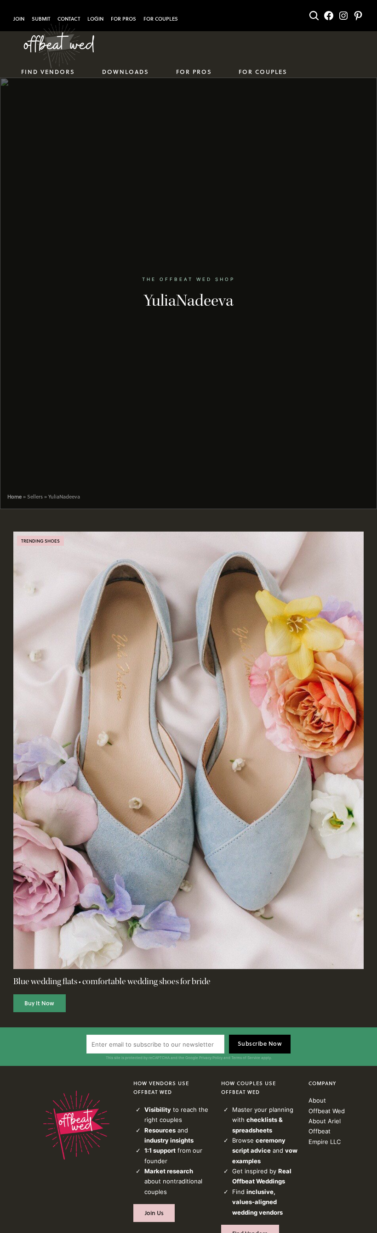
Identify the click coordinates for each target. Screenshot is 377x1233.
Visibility (157, 1109)
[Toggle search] (314, 15)
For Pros (123, 18)
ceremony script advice (259, 1145)
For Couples (160, 18)
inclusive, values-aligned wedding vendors (257, 1202)
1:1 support (160, 1150)
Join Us (154, 1213)
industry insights (169, 1140)
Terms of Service (245, 1057)
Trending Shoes (40, 541)
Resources (160, 1130)
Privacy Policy (211, 1057)
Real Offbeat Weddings (261, 1176)
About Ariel (324, 1121)
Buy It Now (39, 1003)
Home (14, 496)
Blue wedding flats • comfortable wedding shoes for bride (112, 981)
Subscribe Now (260, 1043)
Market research (168, 1171)
